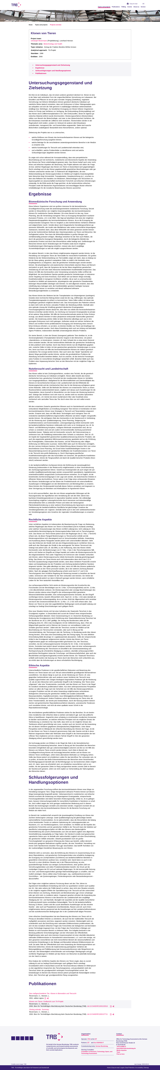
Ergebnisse (39, 68)
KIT (96, 1039)
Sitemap (146, 1067)
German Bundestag (102, 1046)
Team (118, 1052)
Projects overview (55, 24)
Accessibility (139, 1067)
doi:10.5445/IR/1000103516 (97, 1006)
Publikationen (40, 73)
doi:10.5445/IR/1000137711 (97, 1014)
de (143, 3)
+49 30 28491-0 (121, 1046)
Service (143, 7)
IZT (88, 1042)
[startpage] (148, 7)
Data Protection (129, 1067)
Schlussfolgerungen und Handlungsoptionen (53, 71)
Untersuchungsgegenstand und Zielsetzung (52, 65)
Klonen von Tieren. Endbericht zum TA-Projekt (46, 1001)
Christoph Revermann (39, 41)
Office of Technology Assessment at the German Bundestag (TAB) (61, 19)
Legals (122, 1067)
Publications (116, 7)
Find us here (120, 1054)
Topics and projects (104, 7)
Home (30, 24)
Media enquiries (122, 1050)
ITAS (89, 1039)
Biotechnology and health (53, 44)
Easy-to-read (133, 3)
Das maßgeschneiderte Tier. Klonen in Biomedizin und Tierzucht (52, 993)
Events (130, 7)
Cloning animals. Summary (39, 1009)
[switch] (148, 4)
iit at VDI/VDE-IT (99, 1042)
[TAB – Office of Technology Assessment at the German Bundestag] (16, 5)
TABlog (123, 7)
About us (136, 7)
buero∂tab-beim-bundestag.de (126, 1048)
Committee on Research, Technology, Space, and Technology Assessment (96, 1052)
